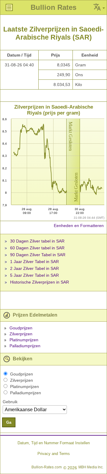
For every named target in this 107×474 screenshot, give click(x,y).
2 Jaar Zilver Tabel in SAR (34, 268)
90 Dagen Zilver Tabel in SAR (37, 254)
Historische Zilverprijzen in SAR (39, 282)
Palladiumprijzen (25, 345)
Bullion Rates (53, 7)
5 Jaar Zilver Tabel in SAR (34, 275)
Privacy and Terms (53, 453)
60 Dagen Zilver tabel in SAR (37, 247)
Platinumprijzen (24, 339)
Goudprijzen (21, 328)
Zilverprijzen (21, 333)
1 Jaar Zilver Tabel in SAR (34, 261)
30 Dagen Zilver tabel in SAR (37, 241)
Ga (8, 422)
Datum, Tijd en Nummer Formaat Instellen (54, 443)
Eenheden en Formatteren (79, 225)
